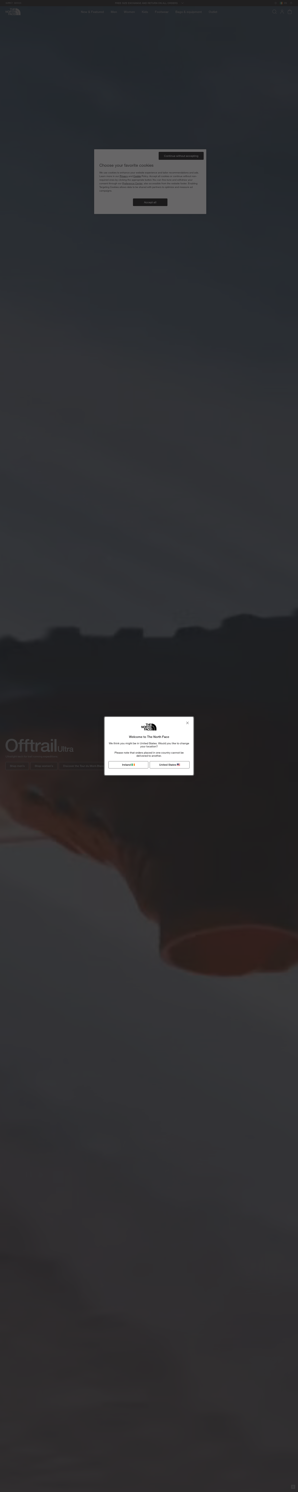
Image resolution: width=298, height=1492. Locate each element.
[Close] (187, 723)
